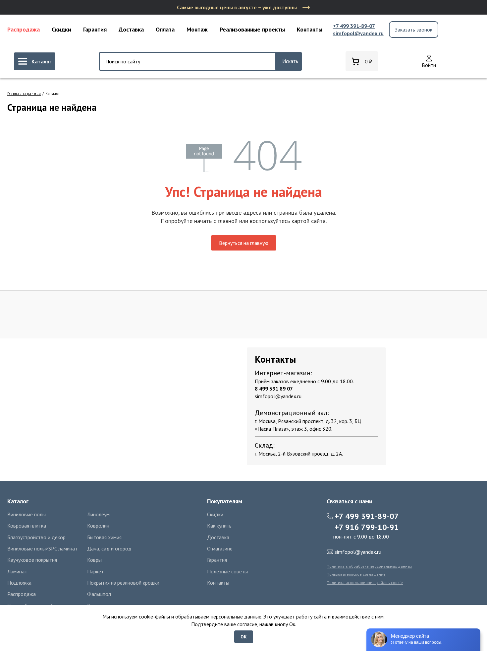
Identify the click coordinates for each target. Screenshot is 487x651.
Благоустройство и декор (36, 537)
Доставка (131, 29)
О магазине (220, 548)
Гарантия (95, 29)
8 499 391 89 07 (274, 388)
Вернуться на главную (243, 243)
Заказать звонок (413, 29)
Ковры (94, 559)
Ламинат (17, 571)
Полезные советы (227, 571)
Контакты (309, 29)
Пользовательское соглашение (356, 574)
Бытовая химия (104, 537)
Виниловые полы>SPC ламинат (42, 548)
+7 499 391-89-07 (354, 26)
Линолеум (98, 514)
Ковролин (98, 525)
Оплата (165, 29)
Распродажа (23, 29)
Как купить (219, 525)
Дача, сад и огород (109, 548)
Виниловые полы (26, 514)
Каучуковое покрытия (32, 559)
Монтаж (197, 29)
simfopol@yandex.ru (358, 33)
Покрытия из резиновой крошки (123, 582)
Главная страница (24, 93)
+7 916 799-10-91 (367, 527)
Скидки (61, 29)
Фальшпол (99, 594)
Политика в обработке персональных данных (369, 566)
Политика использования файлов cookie (365, 582)
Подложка (19, 582)
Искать (290, 61)
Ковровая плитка (26, 525)
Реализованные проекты (252, 29)
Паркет (95, 571)
